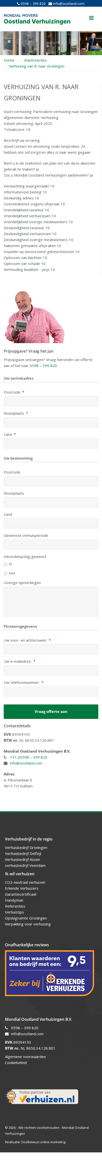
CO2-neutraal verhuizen (25, 882)
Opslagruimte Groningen (26, 918)
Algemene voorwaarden (25, 1056)
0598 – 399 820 (33, 3)
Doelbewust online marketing (43, 1142)
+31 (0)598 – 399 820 (28, 757)
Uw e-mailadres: (19, 661)
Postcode (14, 392)
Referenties (15, 906)
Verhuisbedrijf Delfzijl (23, 853)
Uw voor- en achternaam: (27, 640)
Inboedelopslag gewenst (25, 556)
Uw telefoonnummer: (24, 682)
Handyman (14, 900)
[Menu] (91, 17)
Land (10, 434)
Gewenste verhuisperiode (26, 535)
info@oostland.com (68, 3)
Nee (12, 573)
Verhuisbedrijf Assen (23, 859)
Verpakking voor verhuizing (28, 923)
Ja (10, 563)
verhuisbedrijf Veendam (26, 865)
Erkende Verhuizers (21, 888)
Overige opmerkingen (22, 582)
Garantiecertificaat (21, 894)
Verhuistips (14, 912)
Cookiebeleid (16, 1062)
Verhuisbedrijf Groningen (26, 847)
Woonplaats (16, 413)
